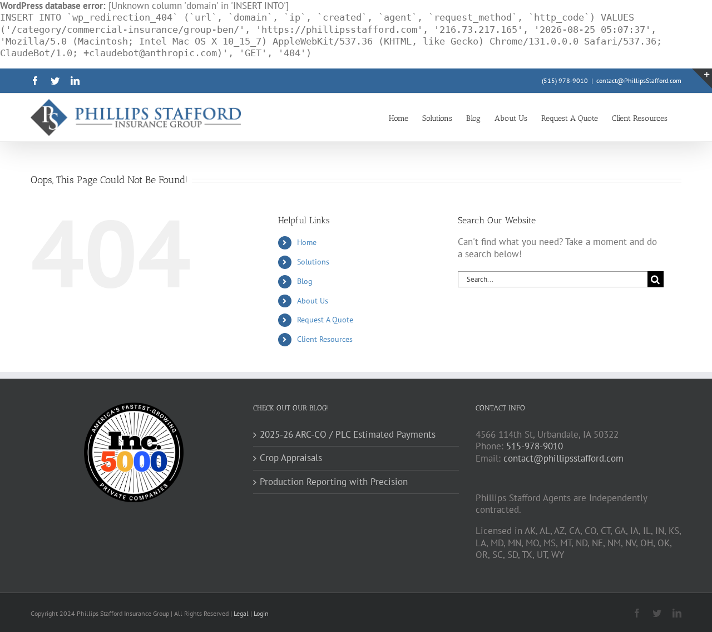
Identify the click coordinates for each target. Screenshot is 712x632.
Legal (242, 613)
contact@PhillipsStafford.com (638, 80)
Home (307, 242)
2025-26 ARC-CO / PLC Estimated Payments (348, 434)
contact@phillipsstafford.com (563, 458)
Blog (305, 281)
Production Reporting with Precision (334, 482)
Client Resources (325, 339)
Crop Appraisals (291, 458)
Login (261, 613)
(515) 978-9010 (565, 80)
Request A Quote (325, 320)
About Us (312, 301)
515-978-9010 (534, 446)
